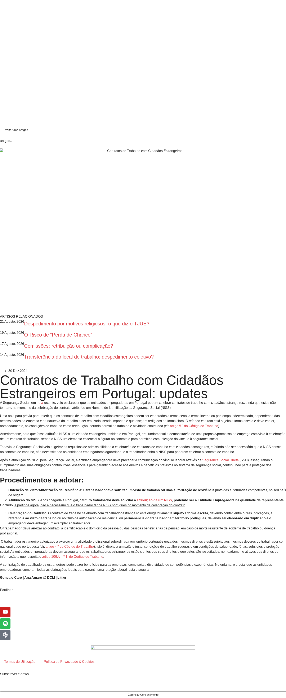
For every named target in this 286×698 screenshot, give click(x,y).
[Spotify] (5, 623)
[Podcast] (5, 635)
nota (40, 402)
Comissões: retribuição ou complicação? (70, 346)
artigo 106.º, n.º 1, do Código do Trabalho (72, 556)
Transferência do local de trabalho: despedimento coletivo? (89, 357)
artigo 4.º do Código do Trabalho (70, 546)
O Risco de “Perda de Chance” (58, 335)
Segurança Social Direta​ (220, 460)
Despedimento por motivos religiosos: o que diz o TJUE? (86, 323)
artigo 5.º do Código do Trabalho (194, 426)
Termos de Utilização (19, 661)
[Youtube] (5, 612)
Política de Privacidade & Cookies (69, 661)
